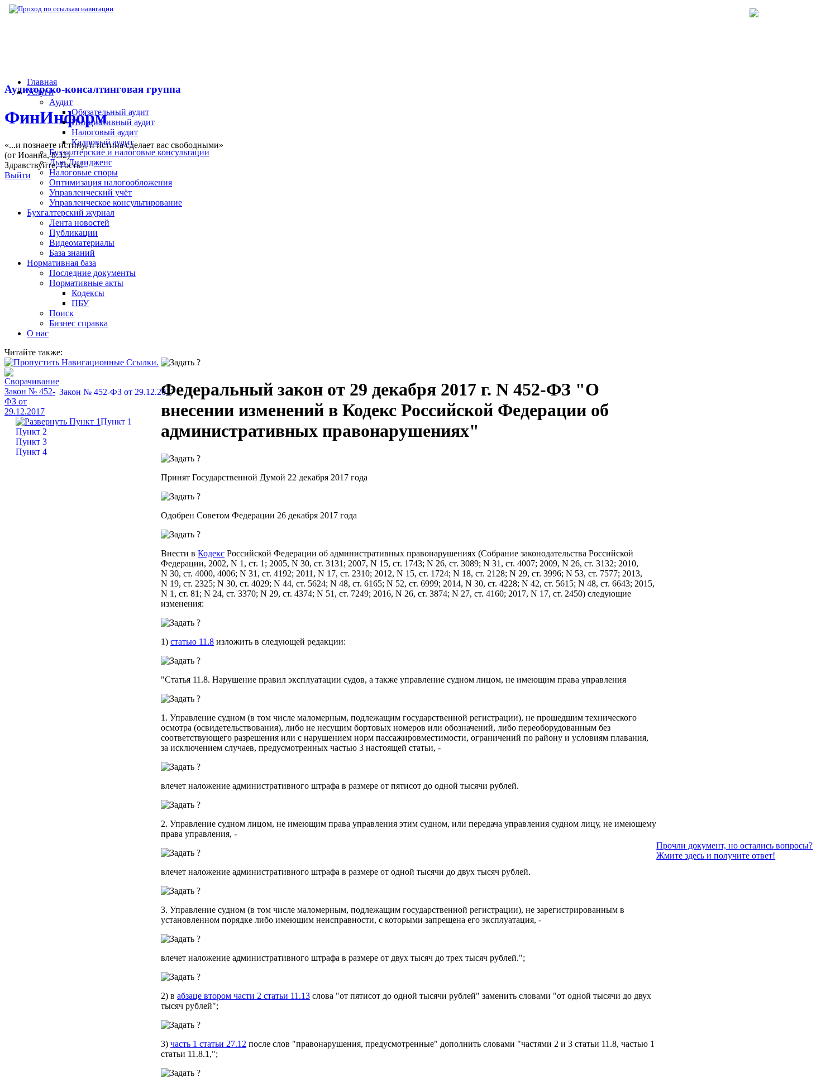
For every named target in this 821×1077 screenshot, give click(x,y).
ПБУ (80, 303)
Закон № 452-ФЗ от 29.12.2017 (117, 392)
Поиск (61, 313)
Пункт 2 (31, 431)
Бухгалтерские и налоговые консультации (129, 152)
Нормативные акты (86, 283)
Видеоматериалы (81, 242)
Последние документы (92, 273)
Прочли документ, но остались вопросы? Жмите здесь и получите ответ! (734, 850)
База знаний (72, 253)
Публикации (73, 232)
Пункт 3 (31, 441)
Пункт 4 (31, 451)
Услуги (40, 92)
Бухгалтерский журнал (70, 212)
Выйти (17, 175)
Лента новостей (79, 222)
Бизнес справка (78, 323)
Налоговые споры (83, 172)
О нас (38, 333)
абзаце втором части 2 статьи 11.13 (243, 995)
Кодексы (87, 293)
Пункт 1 (116, 421)
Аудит (61, 102)
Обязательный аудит (110, 112)
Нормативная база (150, 8)
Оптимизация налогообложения (110, 182)
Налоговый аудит (104, 132)
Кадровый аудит (102, 142)
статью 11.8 (192, 641)
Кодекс (211, 553)
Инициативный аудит (113, 122)
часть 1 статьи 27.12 (208, 1044)
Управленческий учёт (90, 192)
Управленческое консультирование (115, 202)
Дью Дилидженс (80, 162)
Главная (42, 82)
